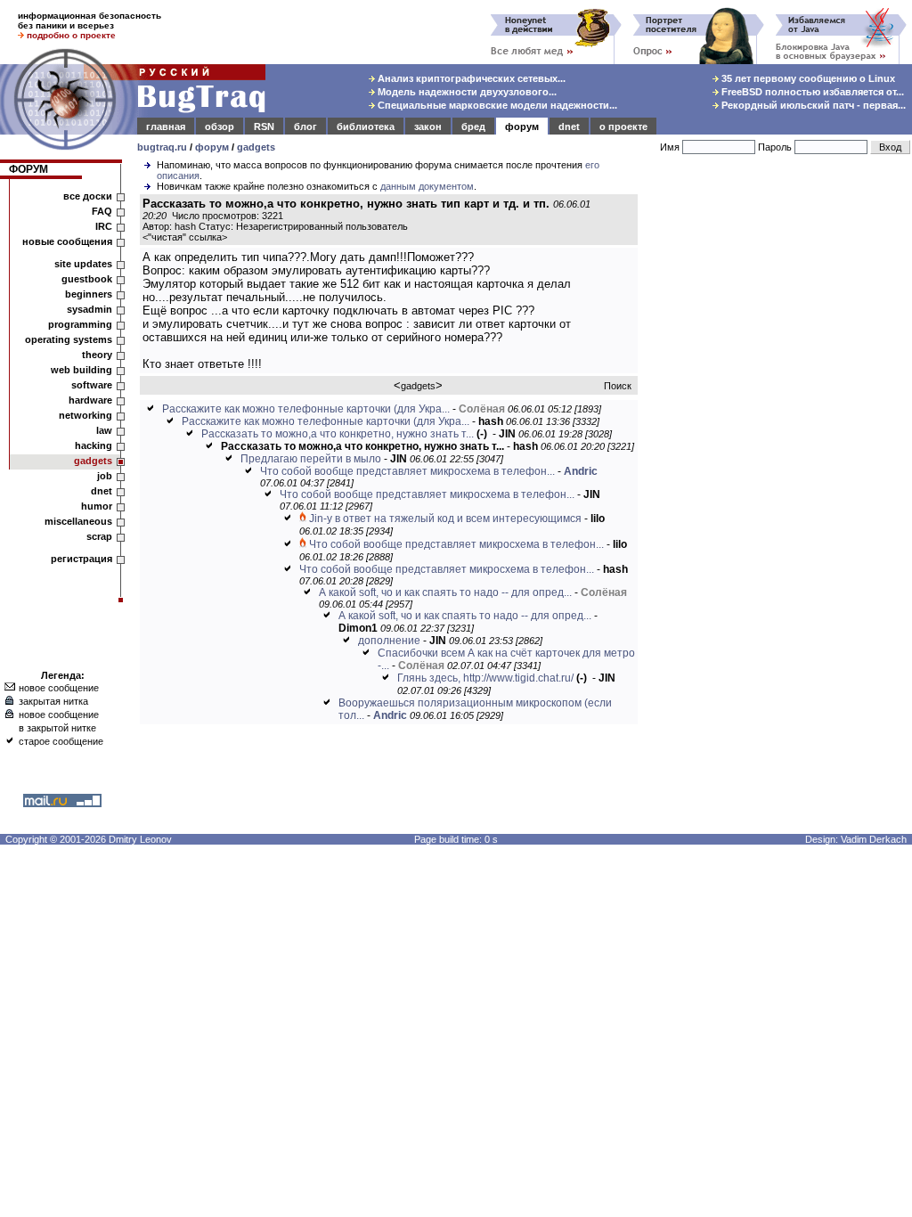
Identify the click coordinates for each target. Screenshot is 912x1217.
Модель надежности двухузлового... (466, 91)
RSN (264, 126)
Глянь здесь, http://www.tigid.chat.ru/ (485, 678)
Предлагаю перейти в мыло (310, 459)
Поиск (617, 385)
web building (81, 369)
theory (97, 354)
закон (428, 126)
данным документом (427, 186)
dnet (569, 126)
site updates (83, 263)
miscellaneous (78, 521)
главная (165, 126)
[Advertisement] (778, 453)
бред (473, 126)
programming (80, 324)
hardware (90, 400)
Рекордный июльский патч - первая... (812, 105)
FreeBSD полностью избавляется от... (811, 91)
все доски (87, 196)
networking (85, 415)
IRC (103, 226)
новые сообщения (67, 241)
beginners (88, 294)
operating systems (68, 339)
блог (305, 126)
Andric (581, 471)
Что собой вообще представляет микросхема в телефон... (407, 471)
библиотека (366, 126)
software (91, 385)
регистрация (81, 558)
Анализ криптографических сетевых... (470, 78)
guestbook (86, 279)
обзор (219, 126)
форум (522, 126)
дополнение (389, 640)
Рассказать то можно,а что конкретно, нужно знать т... (337, 434)
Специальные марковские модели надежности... (496, 105)
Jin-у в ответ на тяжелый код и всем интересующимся (445, 518)
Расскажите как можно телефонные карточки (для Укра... (306, 409)
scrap (99, 536)
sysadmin (89, 309)
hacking (93, 445)
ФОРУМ (28, 169)
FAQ (102, 211)
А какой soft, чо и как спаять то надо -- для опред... (445, 592)
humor (96, 506)
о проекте (623, 126)
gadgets (256, 147)
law (104, 430)
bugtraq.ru (162, 147)
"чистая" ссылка (185, 237)
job (104, 475)
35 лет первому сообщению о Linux (807, 78)
